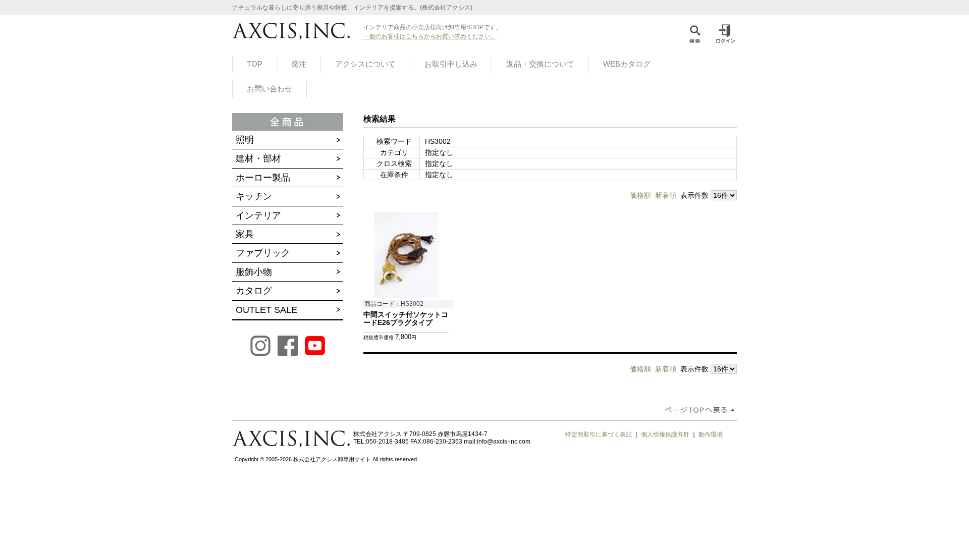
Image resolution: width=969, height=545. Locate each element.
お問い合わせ (269, 89)
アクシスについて (365, 64)
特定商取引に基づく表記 (598, 434)
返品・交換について (540, 64)
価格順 (640, 195)
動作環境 (710, 434)
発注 (298, 64)
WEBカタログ (627, 64)
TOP (254, 64)
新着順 (665, 195)
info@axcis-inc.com (503, 441)
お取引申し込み (450, 64)
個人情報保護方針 (665, 434)
